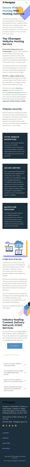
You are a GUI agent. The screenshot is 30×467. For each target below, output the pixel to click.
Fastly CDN (21, 331)
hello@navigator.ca (20, 422)
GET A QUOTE (14, 346)
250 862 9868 (7, 422)
